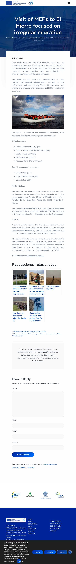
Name (14, 420)
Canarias (16, 334)
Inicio (8, 38)
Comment (16, 388)
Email (14, 431)
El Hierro (30, 334)
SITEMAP (53, 531)
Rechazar (50, 552)
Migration (15, 336)
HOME (30, 519)
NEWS (30, 522)
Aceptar (37, 552)
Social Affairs (22, 38)
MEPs (59, 334)
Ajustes (62, 552)
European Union (52, 334)
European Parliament (35, 256)
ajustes (19, 561)
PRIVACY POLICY (56, 524)
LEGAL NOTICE (55, 521)
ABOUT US (32, 534)
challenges (23, 334)
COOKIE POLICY (55, 526)
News (20, 336)
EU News (14, 38)
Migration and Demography (36, 38)
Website (15, 442)
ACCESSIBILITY (55, 528)
